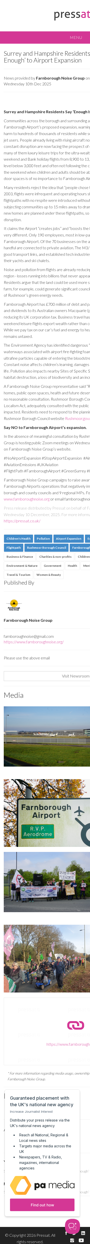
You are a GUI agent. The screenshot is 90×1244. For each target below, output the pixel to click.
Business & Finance (19, 556)
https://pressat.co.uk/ (22, 520)
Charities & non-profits (55, 556)
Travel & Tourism (18, 575)
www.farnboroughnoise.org (27, 498)
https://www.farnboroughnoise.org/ (34, 641)
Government (53, 566)
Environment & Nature (22, 566)
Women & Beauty (48, 575)
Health (72, 566)
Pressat (43, 1235)
